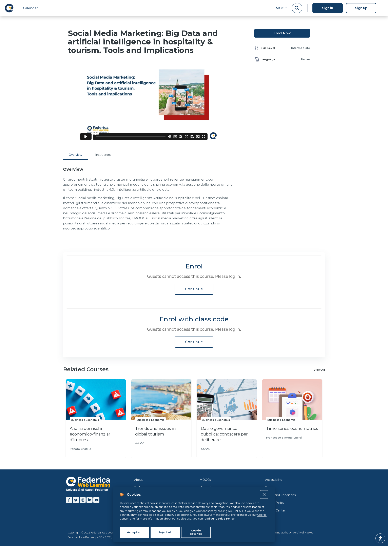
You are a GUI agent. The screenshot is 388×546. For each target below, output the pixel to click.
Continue (194, 289)
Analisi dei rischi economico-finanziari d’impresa (91, 434)
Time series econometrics (292, 428)
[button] (380, 538)
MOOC (281, 8)
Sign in (327, 8)
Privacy (270, 487)
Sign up (361, 8)
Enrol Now (282, 33)
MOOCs (205, 480)
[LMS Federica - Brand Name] (9, 8)
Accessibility (273, 480)
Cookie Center (275, 510)
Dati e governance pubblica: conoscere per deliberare (224, 434)
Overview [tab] (75, 155)
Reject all (165, 532)
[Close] (264, 494)
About (138, 480)
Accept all (134, 532)
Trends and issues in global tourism (155, 431)
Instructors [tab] (103, 155)
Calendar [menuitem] (30, 8)
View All (319, 369)
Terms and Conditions (280, 495)
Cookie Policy (274, 503)
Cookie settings (196, 532)
